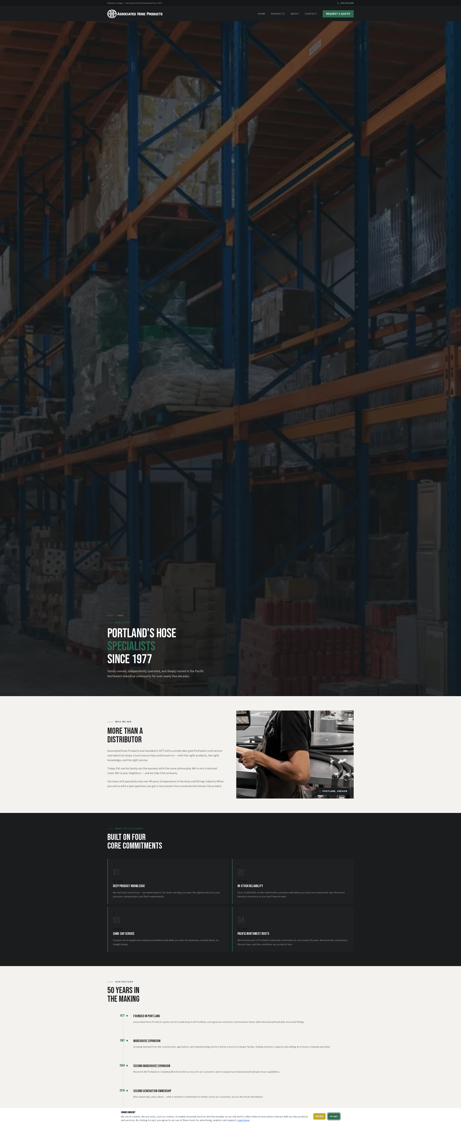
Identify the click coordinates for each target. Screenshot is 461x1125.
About (294, 14)
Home (261, 14)
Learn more (243, 1120)
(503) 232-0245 (347, 3)
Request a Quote (338, 14)
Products (278, 14)
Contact (311, 14)
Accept (334, 1116)
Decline (319, 1116)
